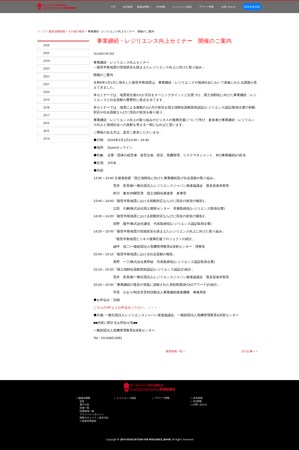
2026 (46, 45)
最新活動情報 (57, 31)
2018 (46, 107)
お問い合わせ (228, 6)
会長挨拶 (128, 6)
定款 (82, 401)
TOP (113, 6)
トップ (41, 31)
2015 (46, 131)
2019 (46, 100)
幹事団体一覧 (87, 411)
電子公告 (84, 404)
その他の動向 (76, 31)
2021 (46, 84)
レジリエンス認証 (182, 6)
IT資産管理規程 (88, 420)
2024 (46, 61)
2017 (46, 115)
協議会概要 (84, 397)
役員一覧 (84, 407)
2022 (46, 76)
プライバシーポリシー (92, 414)
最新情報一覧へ (175, 351)
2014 (46, 139)
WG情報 (160, 6)
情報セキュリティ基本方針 (94, 417)
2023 (46, 68)
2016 (46, 123)
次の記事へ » (249, 351)
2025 (46, 53)
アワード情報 (206, 6)
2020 (46, 92)
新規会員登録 (252, 6)
